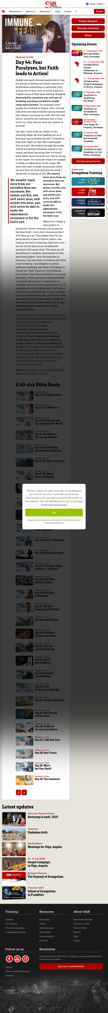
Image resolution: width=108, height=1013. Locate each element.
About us (30, 11)
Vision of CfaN (79, 928)
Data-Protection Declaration (17, 971)
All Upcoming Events (88, 161)
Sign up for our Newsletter (71, 966)
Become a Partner (88, 28)
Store (57, 11)
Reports (76, 932)
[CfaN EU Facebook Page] (9, 959)
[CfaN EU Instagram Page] (25, 959)
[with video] (23, 823)
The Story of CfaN (81, 923)
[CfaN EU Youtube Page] (17, 959)
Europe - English (96, 4)
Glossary (9, 975)
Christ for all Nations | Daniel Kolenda (3, 12)
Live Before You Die (35, 369)
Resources (45, 11)
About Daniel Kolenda (82, 919)
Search (76, 12)
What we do (15, 11)
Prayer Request (88, 21)
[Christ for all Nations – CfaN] (54, 4)
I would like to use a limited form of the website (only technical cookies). (54, 521)
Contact (68, 11)
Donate (99, 11)
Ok (54, 512)
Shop (75, 936)
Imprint (8, 967)
